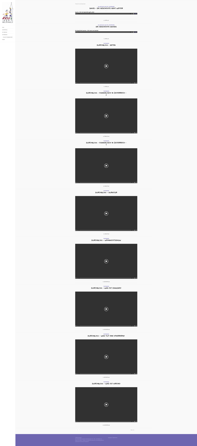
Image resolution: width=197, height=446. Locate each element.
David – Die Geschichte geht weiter (106, 8)
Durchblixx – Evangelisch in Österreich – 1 (106, 144)
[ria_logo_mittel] (7, 12)
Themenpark (112, 6)
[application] (106, 13)
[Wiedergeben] (76, 13)
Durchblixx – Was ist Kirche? (106, 384)
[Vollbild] (136, 82)
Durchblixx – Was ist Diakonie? (106, 288)
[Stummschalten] (133, 13)
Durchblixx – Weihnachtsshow (106, 240)
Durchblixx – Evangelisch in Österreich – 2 (106, 94)
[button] (106, 66)
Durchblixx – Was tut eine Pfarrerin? (106, 336)
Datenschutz (115, 437)
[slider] (135, 13)
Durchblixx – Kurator (106, 192)
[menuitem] (7, 27)
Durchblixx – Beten (106, 45)
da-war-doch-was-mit (103, 6)
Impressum (110, 437)
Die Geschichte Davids (106, 27)
